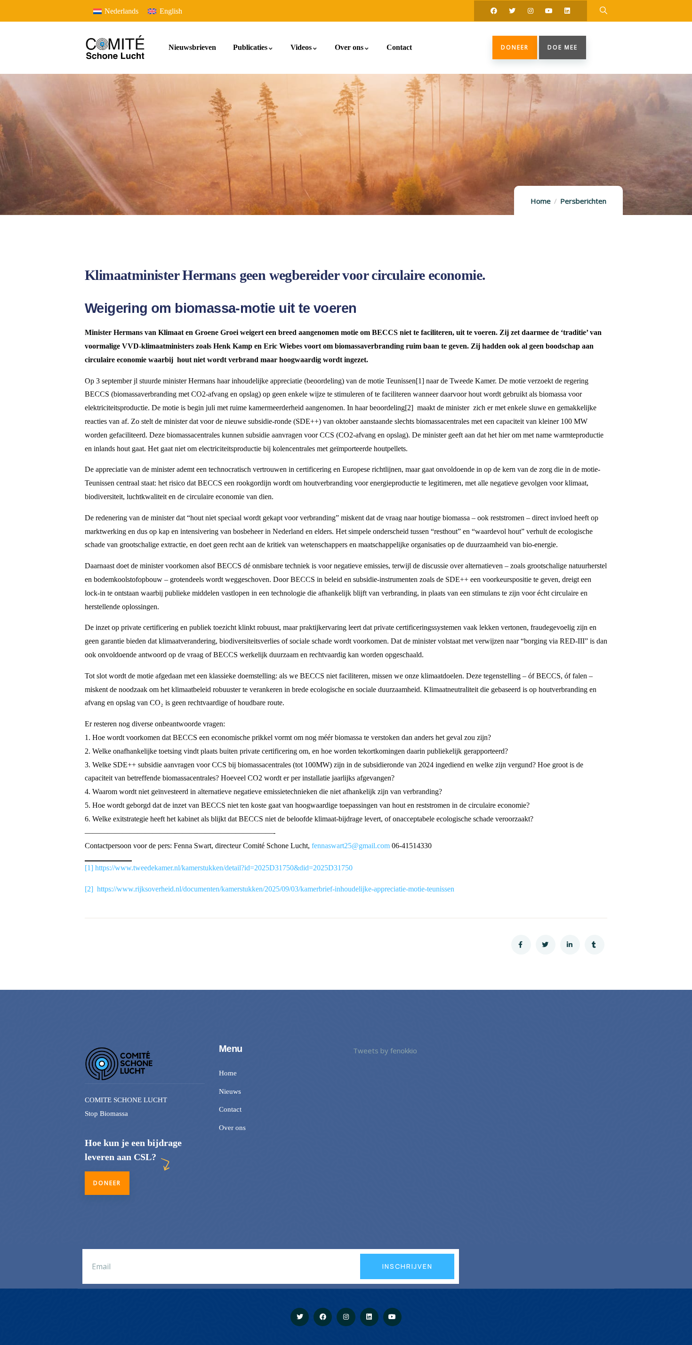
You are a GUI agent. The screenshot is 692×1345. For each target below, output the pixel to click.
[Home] (115, 47)
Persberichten (583, 201)
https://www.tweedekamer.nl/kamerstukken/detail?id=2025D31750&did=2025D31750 (224, 868)
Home (541, 201)
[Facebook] (494, 11)
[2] (89, 889)
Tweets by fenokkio (385, 1050)
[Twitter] (512, 11)
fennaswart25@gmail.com (351, 846)
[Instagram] (530, 11)
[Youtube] (549, 11)
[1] (89, 868)
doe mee (562, 47)
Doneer (515, 47)
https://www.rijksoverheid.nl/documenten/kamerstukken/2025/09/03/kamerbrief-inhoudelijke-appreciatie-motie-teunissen (275, 889)
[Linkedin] (567, 11)
